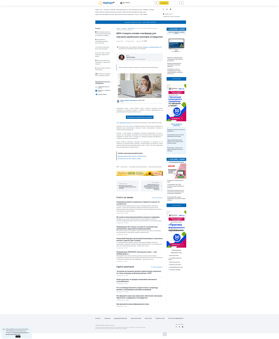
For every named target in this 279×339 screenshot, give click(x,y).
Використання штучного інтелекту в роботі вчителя (132, 156)
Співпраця (107, 318)
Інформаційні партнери (120, 318)
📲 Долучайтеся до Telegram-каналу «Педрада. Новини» (103, 74)
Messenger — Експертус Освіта (104, 91)
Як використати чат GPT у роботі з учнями (129, 158)
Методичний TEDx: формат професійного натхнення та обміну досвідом (176, 198)
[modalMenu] (182, 3)
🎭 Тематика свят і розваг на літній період (103, 68)
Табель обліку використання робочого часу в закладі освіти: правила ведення (175, 141)
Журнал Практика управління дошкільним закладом (108, 12)
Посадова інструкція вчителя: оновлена (139, 117)
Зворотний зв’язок (136, 318)
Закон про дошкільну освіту (135, 9)
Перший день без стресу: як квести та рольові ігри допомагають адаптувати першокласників (137, 228)
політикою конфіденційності (20, 332)
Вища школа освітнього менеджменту (124, 14)
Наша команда (143, 14)
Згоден (18, 336)
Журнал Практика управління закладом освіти (134, 12)
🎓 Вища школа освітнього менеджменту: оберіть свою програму (102, 62)
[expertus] (124, 3)
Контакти (98, 318)
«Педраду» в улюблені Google (151, 47)
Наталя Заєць (130, 57)
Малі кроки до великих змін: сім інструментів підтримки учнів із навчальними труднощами (175, 192)
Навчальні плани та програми (155, 166)
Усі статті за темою (156, 197)
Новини (97, 9)
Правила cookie (160, 318)
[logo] (106, 2)
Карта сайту (148, 318)
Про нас (137, 14)
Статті (101, 9)
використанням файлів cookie (13, 334)
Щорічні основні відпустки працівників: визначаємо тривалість (174, 65)
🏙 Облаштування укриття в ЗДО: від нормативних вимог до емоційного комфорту (103, 33)
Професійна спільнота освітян (103, 87)
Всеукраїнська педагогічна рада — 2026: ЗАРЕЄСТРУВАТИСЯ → (141, 22)
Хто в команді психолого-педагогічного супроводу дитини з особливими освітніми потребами (137, 289)
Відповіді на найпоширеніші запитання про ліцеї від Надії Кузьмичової (175, 59)
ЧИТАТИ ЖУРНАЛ (176, 78)
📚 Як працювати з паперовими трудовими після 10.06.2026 (101, 41)
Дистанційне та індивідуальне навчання (138, 166)
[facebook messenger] (170, 9)
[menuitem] (97, 9)
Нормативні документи (122, 9)
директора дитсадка (175, 262)
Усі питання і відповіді (156, 267)
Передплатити (163, 3)
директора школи (174, 255)
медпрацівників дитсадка (176, 267)
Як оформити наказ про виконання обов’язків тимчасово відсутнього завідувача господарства (139, 297)
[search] (157, 3)
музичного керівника (175, 269)
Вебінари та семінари (148, 9)
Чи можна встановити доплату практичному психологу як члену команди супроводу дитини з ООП (138, 272)
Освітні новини (131, 28)
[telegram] (166, 9)
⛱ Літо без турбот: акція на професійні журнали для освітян (102, 54)
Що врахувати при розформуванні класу (132, 304)
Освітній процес (124, 166)
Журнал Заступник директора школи (104, 14)
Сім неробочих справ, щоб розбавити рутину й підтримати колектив (175, 186)
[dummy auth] (174, 3)
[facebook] (163, 9)
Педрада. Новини (102, 94)
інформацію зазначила (125, 122)
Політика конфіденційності (176, 318)
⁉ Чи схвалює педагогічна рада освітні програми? (102, 48)
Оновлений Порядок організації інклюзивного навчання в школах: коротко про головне (139, 239)
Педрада (118, 28)
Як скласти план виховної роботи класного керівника (138, 217)
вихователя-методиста (175, 264)
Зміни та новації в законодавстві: (128, 100)
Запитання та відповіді (109, 9)
